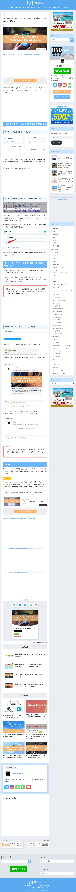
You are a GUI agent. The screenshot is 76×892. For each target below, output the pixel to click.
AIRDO (54, 339)
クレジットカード (57, 255)
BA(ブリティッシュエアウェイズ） (61, 345)
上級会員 (26, 7)
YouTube (64, 87)
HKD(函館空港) (56, 306)
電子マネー (55, 261)
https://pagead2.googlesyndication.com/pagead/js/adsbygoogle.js (21, 54)
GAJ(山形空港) (56, 297)
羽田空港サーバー (41, 3)
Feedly (69, 87)
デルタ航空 (55, 367)
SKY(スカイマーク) (57, 362)
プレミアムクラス (57, 278)
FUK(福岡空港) (56, 295)
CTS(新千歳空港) (57, 287)
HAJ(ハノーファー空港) (59, 300)
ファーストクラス (57, 275)
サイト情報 (55, 234)
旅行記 (54, 240)
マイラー (55, 237)
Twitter (55, 87)
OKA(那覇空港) (56, 331)
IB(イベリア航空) (57, 351)
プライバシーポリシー (42, 887)
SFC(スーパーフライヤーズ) (60, 273)
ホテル (34, 7)
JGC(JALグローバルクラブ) (60, 267)
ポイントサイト (57, 258)
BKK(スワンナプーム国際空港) (60, 284)
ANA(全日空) (56, 342)
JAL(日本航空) (56, 353)
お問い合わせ (32, 887)
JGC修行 (55, 270)
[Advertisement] (25, 65)
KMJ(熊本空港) (56, 319)
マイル (41, 7)
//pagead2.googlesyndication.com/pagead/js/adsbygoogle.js (19, 518)
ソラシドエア (56, 364)
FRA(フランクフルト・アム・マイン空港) (62, 291)
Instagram (60, 87)
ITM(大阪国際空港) (57, 311)
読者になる (56, 142)
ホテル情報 (54, 249)
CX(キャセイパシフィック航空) (61, 348)
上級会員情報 (55, 264)
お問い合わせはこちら (62, 97)
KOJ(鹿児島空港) (57, 322)
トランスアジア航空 (58, 370)
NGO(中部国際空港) (58, 325)
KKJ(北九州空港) (57, 317)
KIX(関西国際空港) (57, 314)
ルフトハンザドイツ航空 (59, 373)
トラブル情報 (55, 246)
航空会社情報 (55, 336)
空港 (12, 7)
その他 (65, 7)
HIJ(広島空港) (56, 303)
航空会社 (18, 7)
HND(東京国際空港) (58, 308)
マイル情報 (54, 252)
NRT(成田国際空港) (58, 328)
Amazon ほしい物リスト (62, 91)
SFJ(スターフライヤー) (58, 359)
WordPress (57, 7)
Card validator (29, 344)
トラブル (48, 7)
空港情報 (53, 281)
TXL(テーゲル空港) (57, 333)
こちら (30, 492)
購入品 (54, 243)
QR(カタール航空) (57, 356)
